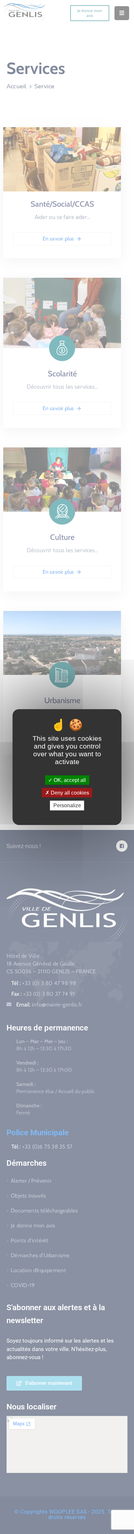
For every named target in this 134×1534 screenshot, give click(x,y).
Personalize (67, 805)
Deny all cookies (69, 793)
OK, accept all (69, 780)
